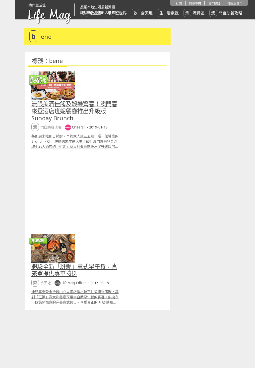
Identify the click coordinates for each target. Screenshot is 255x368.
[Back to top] (246, 348)
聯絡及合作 (234, 3)
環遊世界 (117, 13)
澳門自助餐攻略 (226, 13)
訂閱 (179, 3)
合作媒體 (214, 3)
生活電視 (169, 13)
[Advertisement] (97, 192)
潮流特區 (194, 13)
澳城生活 (91, 13)
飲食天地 (143, 13)
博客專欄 (195, 3)
